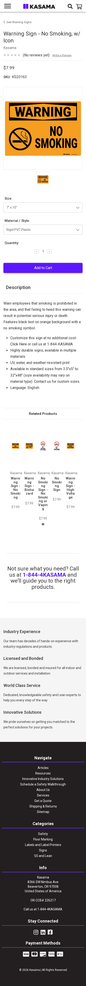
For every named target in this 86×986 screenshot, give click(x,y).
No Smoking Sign (57, 484)
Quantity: (12, 243)
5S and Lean (43, 856)
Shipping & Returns (43, 806)
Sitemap (43, 812)
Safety (43, 834)
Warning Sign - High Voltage (70, 487)
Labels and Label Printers (43, 845)
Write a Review (62, 55)
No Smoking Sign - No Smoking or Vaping (43, 493)
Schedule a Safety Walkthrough (43, 784)
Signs (43, 850)
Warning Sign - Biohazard (29, 486)
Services (43, 795)
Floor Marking (43, 839)
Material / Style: (17, 221)
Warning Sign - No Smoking (15, 487)
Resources (43, 773)
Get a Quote (43, 801)
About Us (43, 790)
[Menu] (7, 6)
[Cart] (80, 7)
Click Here (18, 344)
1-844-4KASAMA (44, 575)
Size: (8, 198)
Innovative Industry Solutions (43, 779)
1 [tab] (43, 524)
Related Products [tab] (43, 414)
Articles (43, 768)
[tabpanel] (15, 466)
